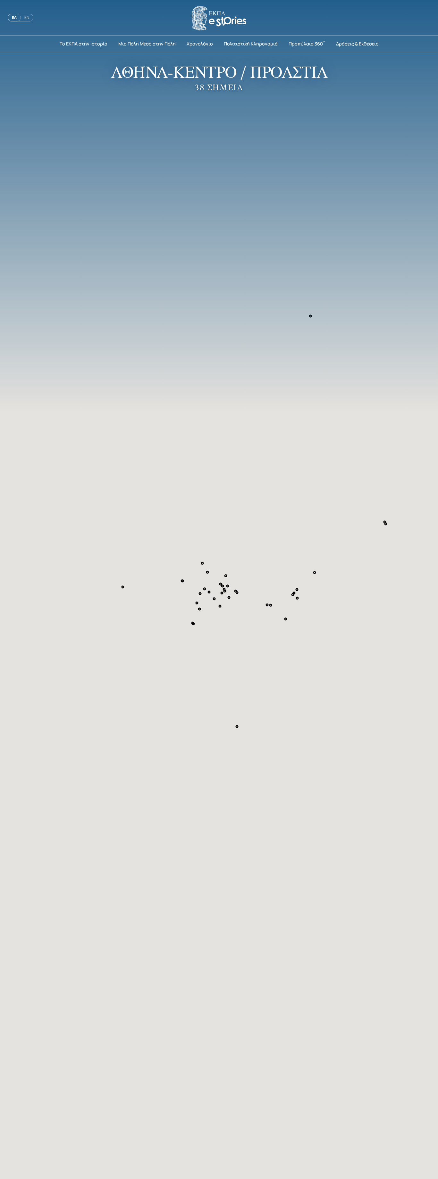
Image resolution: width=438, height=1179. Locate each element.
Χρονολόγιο (200, 44)
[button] (200, 593)
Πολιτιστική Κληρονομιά (251, 44)
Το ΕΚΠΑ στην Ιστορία (83, 44)
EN (26, 17)
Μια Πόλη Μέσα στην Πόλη (147, 44)
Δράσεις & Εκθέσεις (357, 44)
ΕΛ (14, 17)
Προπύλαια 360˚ (307, 44)
